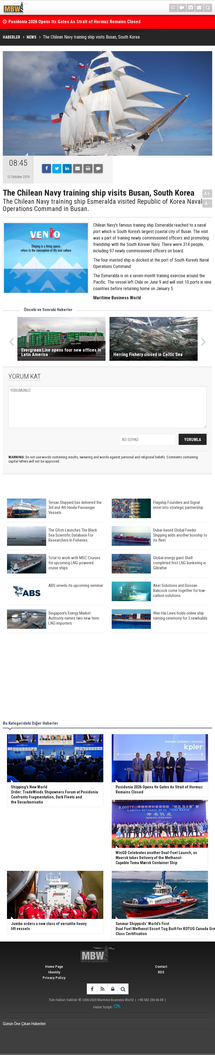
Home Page (54, 966)
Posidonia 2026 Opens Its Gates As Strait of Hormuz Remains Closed (75, 21)
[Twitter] (56, 168)
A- (207, 203)
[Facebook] (46, 168)
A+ (207, 193)
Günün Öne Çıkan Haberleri (24, 1023)
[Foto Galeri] (190, 8)
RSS (161, 972)
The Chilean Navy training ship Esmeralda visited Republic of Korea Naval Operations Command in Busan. (102, 205)
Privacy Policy (54, 978)
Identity (54, 972)
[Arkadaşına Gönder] (77, 168)
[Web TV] (182, 8)
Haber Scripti (102, 1007)
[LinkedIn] (67, 168)
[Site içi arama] (208, 8)
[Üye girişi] (113, 988)
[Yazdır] (87, 168)
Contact (161, 966)
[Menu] (173, 8)
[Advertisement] (107, 678)
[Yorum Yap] (98, 168)
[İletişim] (199, 8)
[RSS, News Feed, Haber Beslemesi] (102, 988)
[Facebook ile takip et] (92, 988)
